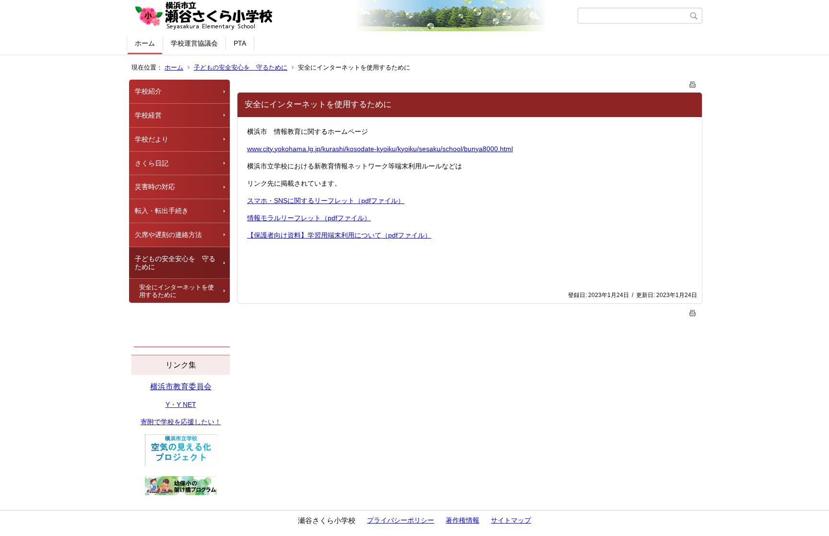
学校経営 (148, 115)
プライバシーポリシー (400, 520)
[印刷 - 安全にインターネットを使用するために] (693, 82)
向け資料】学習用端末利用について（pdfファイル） (352, 235)
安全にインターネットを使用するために (176, 291)
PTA (240, 43)
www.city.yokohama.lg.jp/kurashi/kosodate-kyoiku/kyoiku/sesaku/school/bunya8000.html (380, 149)
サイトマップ (511, 520)
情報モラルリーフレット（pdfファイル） (309, 218)
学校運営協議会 (194, 43)
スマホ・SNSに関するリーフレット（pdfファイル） (325, 200)
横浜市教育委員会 (181, 386)
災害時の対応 (155, 187)
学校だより (151, 139)
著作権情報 (462, 520)
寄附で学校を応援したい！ (181, 422)
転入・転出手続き (162, 210)
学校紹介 (148, 91)
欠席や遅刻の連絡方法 (168, 234)
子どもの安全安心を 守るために (240, 67)
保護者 (264, 235)
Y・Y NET (181, 404)
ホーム (145, 43)
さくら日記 (151, 163)
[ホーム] (353, 15)
